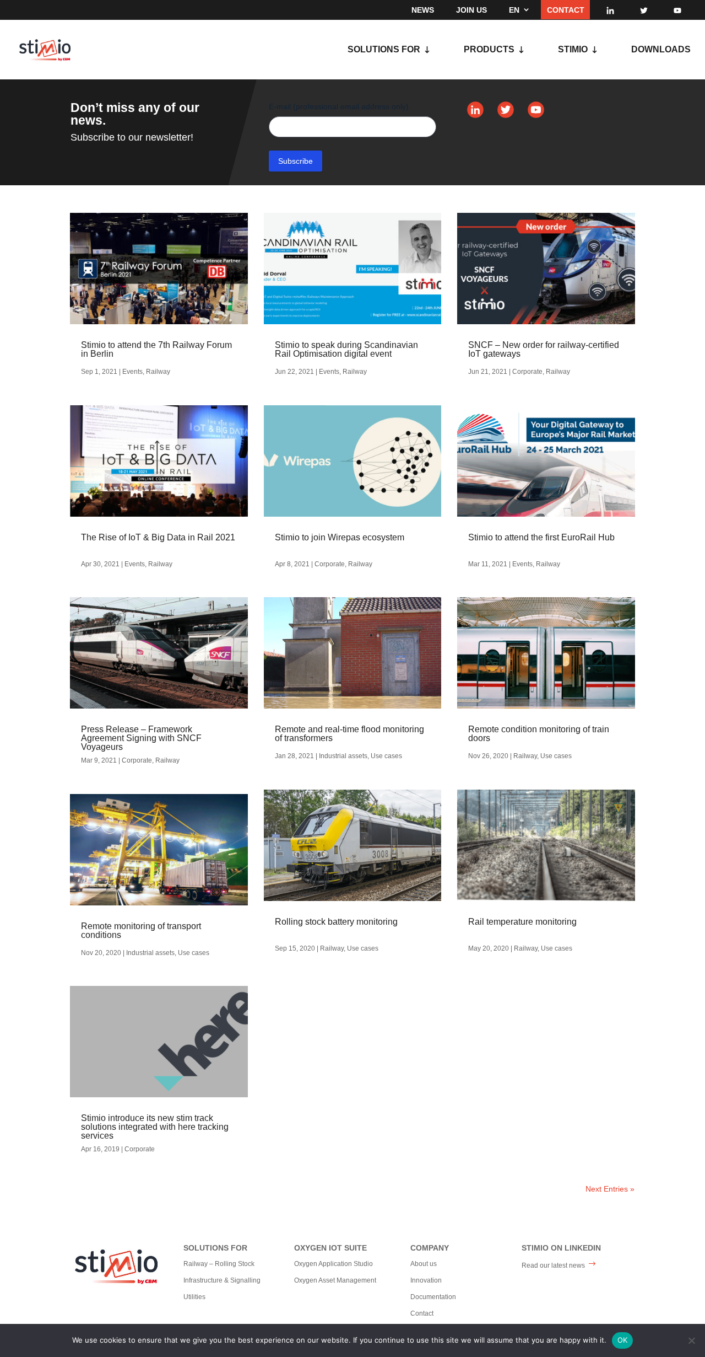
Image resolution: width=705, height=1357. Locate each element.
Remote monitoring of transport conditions (141, 930)
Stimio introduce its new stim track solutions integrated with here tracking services (155, 1126)
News (422, 10)
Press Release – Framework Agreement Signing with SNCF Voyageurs (141, 738)
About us (423, 1264)
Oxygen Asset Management (335, 1280)
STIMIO (573, 50)
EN (514, 10)
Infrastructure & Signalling (222, 1280)
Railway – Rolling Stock (218, 1264)
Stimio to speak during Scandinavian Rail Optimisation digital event (346, 349)
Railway (158, 372)
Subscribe (295, 161)
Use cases (193, 953)
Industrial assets (150, 953)
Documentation (433, 1297)
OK (622, 1339)
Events (132, 372)
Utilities (194, 1297)
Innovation (426, 1280)
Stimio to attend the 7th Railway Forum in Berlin (156, 349)
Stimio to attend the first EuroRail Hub (541, 537)
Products (489, 50)
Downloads (661, 50)
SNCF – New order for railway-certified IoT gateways (543, 349)
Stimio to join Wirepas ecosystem (339, 537)
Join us (471, 10)
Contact (565, 10)
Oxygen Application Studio (333, 1264)
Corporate (137, 760)
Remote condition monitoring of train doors (538, 734)
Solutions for (384, 50)
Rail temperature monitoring (522, 921)
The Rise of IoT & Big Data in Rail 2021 (158, 537)
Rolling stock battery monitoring (336, 921)
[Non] (691, 1340)
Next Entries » (609, 1188)
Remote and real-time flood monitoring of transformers (349, 734)
